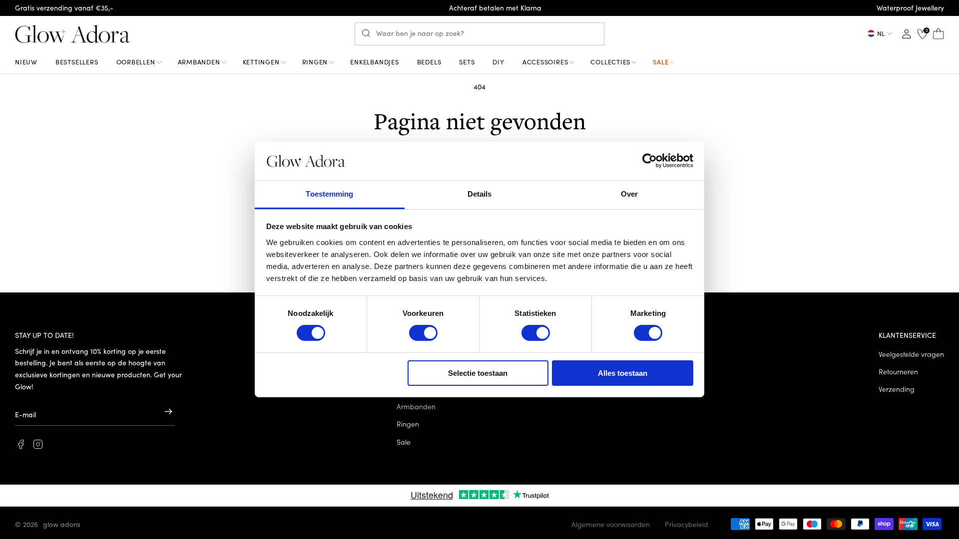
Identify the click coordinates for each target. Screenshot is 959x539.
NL (881, 33)
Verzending (897, 389)
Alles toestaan (622, 373)
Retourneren (898, 371)
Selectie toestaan (477, 373)
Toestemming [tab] (329, 194)
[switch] (423, 333)
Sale (404, 442)
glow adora (61, 524)
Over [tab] (629, 194)
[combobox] (479, 33)
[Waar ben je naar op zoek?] (369, 33)
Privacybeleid (686, 524)
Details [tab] (480, 194)
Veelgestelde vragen (911, 354)
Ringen (408, 424)
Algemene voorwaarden (610, 524)
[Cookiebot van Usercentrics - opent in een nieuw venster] (649, 160)
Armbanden (416, 406)
